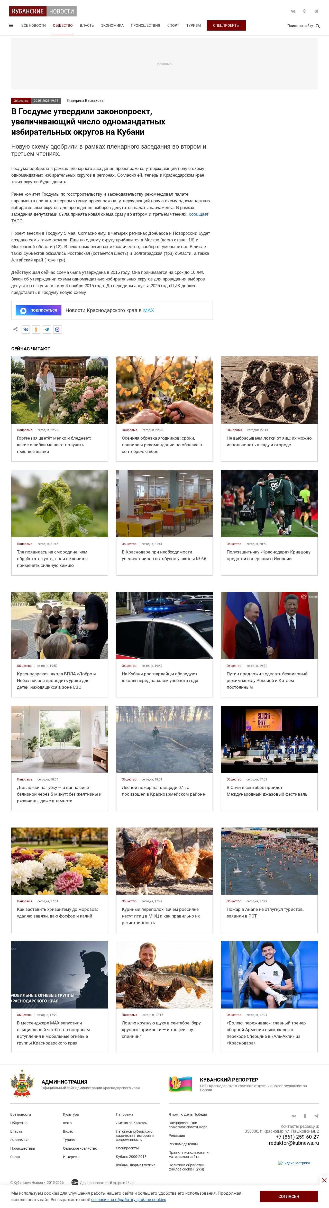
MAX (148, 310)
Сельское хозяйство (80, 1148)
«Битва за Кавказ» (132, 1123)
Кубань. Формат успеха (136, 1165)
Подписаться (44, 310)
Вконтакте (293, 11)
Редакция (177, 1135)
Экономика (112, 25)
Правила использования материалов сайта (190, 1154)
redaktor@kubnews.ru (294, 1143)
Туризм (193, 25)
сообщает (198, 214)
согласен (288, 1196)
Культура (71, 1114)
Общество (63, 25)
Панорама (124, 1114)
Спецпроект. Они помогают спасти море (188, 1125)
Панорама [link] (24, 430)
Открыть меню (11, 26)
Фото (67, 1123)
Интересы (71, 1157)
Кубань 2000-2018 (131, 1157)
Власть (87, 25)
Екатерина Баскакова (85, 100)
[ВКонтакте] (26, 329)
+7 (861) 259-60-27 (297, 1137)
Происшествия (145, 25)
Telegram (316, 11)
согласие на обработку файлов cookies (128, 1199)
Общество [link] (129, 544)
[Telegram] (47, 329)
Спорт (173, 25)
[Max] (57, 329)
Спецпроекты (226, 25)
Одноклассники (304, 11)
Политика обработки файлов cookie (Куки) (186, 1167)
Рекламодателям (183, 1144)
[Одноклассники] (36, 329)
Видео (68, 1131)
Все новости (33, 25)
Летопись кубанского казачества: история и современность (135, 1135)
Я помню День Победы (188, 1114)
